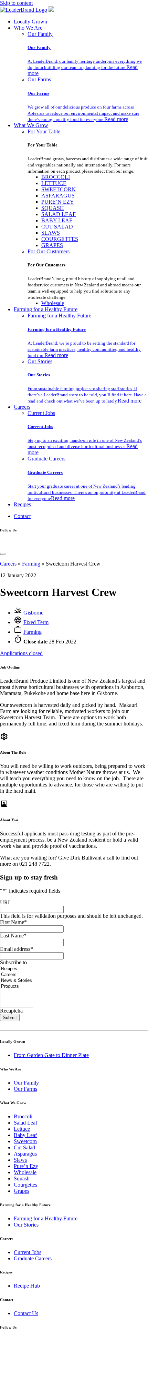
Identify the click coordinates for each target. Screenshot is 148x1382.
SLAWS (50, 233)
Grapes (21, 1191)
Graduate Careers (46, 458)
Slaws (20, 1160)
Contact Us (26, 1313)
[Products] (16, 986)
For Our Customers (49, 251)
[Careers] (16, 975)
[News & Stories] (16, 981)
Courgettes (25, 1185)
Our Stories (40, 361)
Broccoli (23, 1116)
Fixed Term (36, 622)
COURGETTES (59, 239)
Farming (31, 564)
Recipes (22, 504)
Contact (22, 516)
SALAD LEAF (58, 214)
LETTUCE (53, 183)
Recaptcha (11, 1011)
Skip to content (16, 3)
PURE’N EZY (57, 202)
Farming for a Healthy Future (45, 309)
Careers (22, 407)
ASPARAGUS (58, 196)
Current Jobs (41, 413)
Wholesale (52, 303)
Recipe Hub (27, 1286)
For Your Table (44, 131)
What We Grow (31, 125)
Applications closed (21, 653)
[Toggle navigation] (3, 554)
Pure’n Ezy (26, 1166)
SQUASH (52, 208)
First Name (13, 922)
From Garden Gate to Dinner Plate (51, 1055)
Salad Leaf (25, 1123)
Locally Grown (30, 21)
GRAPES (52, 245)
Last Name (13, 935)
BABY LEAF (56, 220)
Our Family (40, 34)
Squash (22, 1178)
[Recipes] (16, 969)
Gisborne (33, 613)
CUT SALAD (57, 227)
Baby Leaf (25, 1135)
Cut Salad (24, 1147)
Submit (10, 1017)
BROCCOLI (55, 177)
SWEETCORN (58, 189)
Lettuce (22, 1129)
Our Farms (39, 79)
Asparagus (25, 1154)
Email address (16, 949)
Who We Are (28, 28)
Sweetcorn (25, 1141)
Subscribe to (13, 962)
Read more (116, 119)
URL (5, 902)
